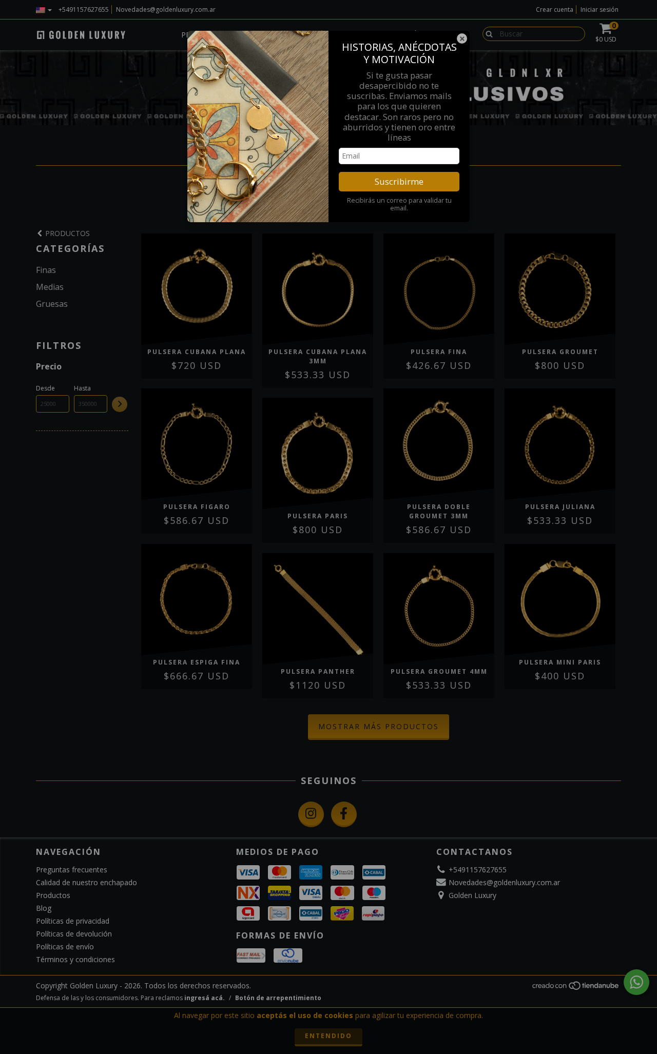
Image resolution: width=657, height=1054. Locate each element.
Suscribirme (399, 181)
